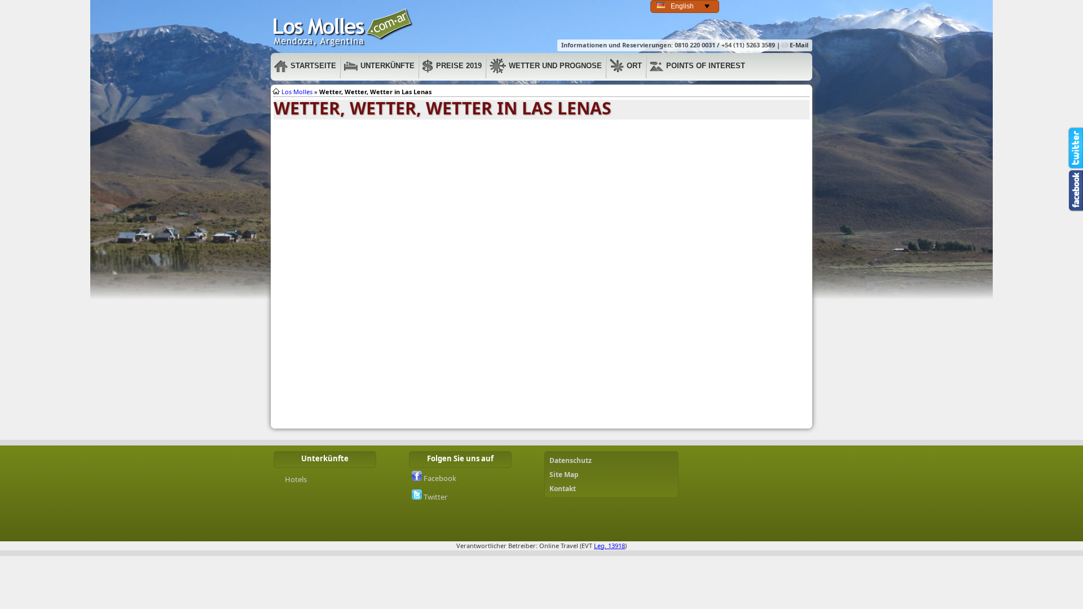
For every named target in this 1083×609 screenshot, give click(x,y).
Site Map (564, 474)
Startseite (313, 65)
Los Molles (343, 27)
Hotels (296, 479)
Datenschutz (570, 460)
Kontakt (562, 488)
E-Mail (798, 45)
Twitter (434, 497)
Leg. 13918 (609, 545)
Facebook (439, 478)
